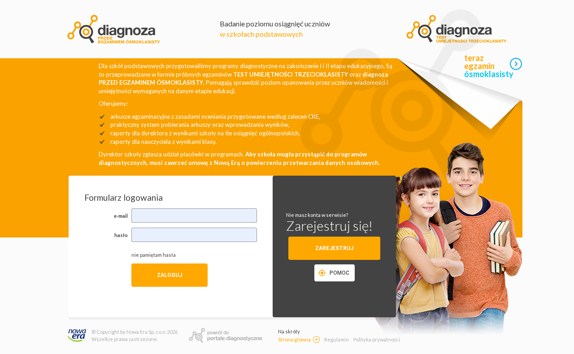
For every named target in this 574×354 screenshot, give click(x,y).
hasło (121, 235)
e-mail (121, 216)
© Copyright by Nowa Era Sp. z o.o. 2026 (134, 332)
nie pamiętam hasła (153, 255)
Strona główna (294, 339)
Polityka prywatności (376, 339)
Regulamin (336, 339)
